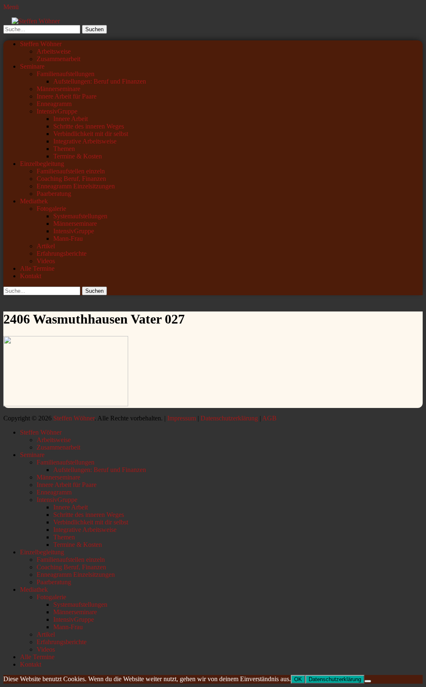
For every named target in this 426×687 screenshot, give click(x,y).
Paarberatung (54, 193)
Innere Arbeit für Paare (67, 96)
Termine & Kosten (77, 156)
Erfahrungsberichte (62, 253)
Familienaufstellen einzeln (71, 171)
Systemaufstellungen (80, 216)
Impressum (181, 418)
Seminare (32, 66)
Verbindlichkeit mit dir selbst (90, 133)
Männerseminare (58, 88)
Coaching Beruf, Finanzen (71, 178)
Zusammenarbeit (58, 58)
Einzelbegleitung (42, 163)
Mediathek (34, 201)
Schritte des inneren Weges (88, 126)
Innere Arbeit (70, 118)
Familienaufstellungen (65, 73)
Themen (64, 148)
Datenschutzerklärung (229, 418)
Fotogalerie (51, 208)
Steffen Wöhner (41, 43)
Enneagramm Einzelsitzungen (76, 186)
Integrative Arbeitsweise (84, 141)
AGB (269, 418)
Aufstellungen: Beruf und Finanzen (99, 81)
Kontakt (30, 275)
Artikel (46, 246)
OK (298, 679)
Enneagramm (54, 103)
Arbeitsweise (54, 51)
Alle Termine (37, 268)
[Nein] (367, 681)
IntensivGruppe (57, 111)
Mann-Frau (68, 238)
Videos (46, 260)
